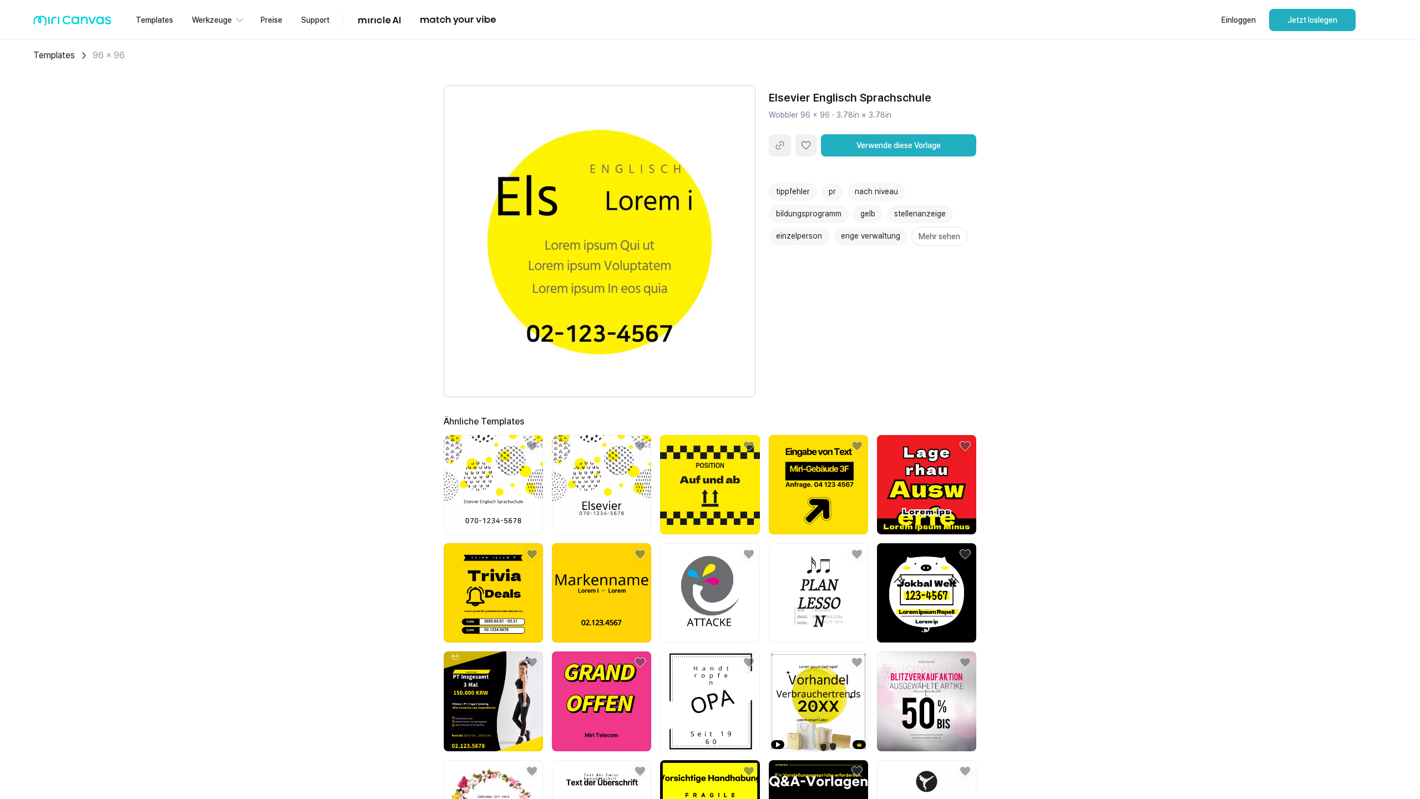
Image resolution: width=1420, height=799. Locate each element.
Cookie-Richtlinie (726, 776)
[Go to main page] (72, 23)
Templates (54, 55)
